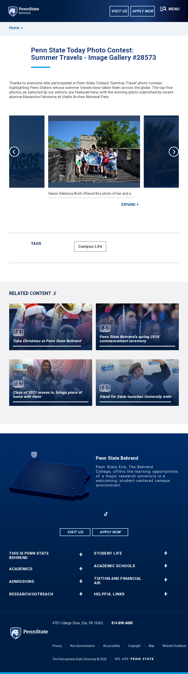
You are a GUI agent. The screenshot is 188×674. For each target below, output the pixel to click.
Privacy (57, 646)
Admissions (21, 581)
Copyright (134, 646)
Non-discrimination (82, 646)
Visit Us (119, 11)
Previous (14, 152)
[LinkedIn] (94, 514)
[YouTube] (118, 514)
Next (174, 152)
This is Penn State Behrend (29, 555)
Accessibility (111, 646)
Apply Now (142, 11)
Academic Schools (114, 566)
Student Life (108, 553)
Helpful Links (109, 594)
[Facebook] (70, 514)
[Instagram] (82, 514)
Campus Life (90, 246)
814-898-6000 (122, 623)
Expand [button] (128, 204)
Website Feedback (174, 646)
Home (14, 28)
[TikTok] (106, 514)
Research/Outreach (31, 594)
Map (151, 646)
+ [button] (81, 554)
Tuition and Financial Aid (118, 580)
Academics (21, 569)
